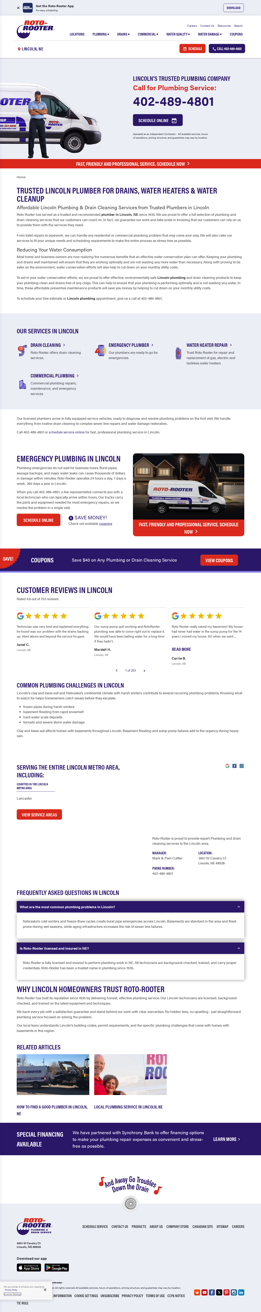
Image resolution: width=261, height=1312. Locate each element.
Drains (123, 34)
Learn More (225, 1138)
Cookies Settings (12, 1294)
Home (21, 177)
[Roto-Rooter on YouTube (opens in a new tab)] (204, 1292)
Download (233, 7)
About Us (156, 1226)
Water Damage (210, 34)
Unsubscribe (110, 1295)
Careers (192, 25)
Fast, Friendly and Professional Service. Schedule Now (130, 163)
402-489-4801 (173, 100)
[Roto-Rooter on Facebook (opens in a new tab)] (212, 1292)
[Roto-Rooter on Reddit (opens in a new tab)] (197, 1292)
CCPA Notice (176, 1295)
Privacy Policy (132, 1295)
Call (229, 48)
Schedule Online (153, 120)
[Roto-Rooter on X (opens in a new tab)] (219, 1292)
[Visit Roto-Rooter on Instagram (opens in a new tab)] (242, 765)
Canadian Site (202, 1226)
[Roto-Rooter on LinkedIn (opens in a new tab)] (241, 1292)
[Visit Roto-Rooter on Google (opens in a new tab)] (227, 765)
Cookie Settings (86, 1295)
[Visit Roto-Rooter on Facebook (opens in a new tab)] (234, 765)
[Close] (45, 1289)
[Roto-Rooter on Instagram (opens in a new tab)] (234, 1292)
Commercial (148, 34)
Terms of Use (155, 1295)
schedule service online (67, 432)
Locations (77, 34)
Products (139, 1226)
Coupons (236, 34)
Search (238, 25)
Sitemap (222, 1226)
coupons (105, 523)
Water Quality (178, 34)
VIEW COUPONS (219, 560)
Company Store (177, 1226)
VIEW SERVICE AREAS (39, 814)
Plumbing (101, 34)
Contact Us (207, 25)
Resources (224, 25)
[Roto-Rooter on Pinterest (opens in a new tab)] (226, 1292)
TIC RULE (22, 1302)
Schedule (195, 48)
